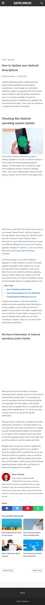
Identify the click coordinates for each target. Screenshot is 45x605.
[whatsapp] (38, 508)
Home (22, 593)
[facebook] (7, 508)
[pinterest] (28, 508)
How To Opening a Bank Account (19, 289)
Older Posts (37, 570)
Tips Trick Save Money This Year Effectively (23, 293)
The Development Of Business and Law (21, 297)
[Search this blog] (41, 3)
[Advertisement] (22, 32)
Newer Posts (8, 570)
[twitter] (17, 508)
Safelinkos (22, 3)
